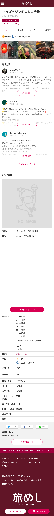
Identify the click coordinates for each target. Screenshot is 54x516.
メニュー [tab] (33, 29)
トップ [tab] (7, 29)
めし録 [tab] (20, 29)
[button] (27, 435)
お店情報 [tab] (47, 29)
